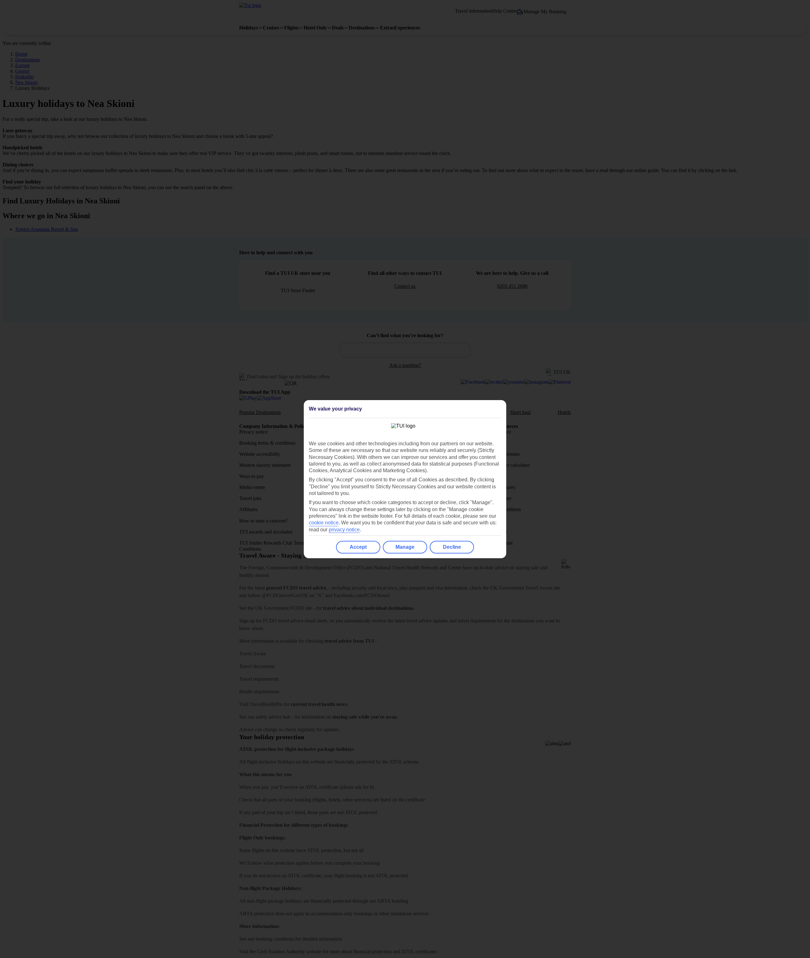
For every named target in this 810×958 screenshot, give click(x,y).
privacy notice (344, 529)
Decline (452, 547)
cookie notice (324, 522)
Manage (405, 547)
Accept (358, 547)
